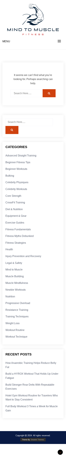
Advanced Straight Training (20, 155)
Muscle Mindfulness (16, 283)
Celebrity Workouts (16, 189)
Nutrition (10, 296)
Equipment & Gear (15, 215)
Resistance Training (16, 310)
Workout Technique (16, 336)
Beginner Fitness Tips (17, 162)
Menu (6, 41)
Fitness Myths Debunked (19, 236)
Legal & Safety (13, 263)
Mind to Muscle (14, 269)
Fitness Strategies (15, 242)
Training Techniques (17, 316)
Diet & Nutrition (14, 209)
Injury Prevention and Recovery (23, 256)
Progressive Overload (17, 303)
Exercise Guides (14, 222)
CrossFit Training (15, 202)
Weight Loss (12, 323)
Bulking (9, 175)
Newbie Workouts (15, 289)
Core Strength (13, 195)
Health (9, 249)
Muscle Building (14, 276)
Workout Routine (15, 330)
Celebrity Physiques (16, 182)
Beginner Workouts (16, 169)
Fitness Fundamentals (18, 229)
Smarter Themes (37, 440)
